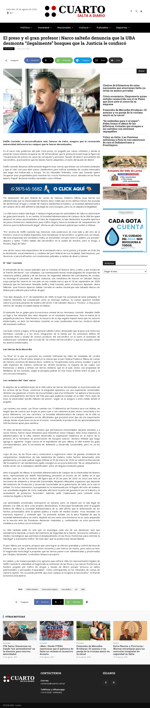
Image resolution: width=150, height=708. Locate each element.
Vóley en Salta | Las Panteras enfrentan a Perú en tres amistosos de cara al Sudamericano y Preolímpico (124, 141)
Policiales (80, 643)
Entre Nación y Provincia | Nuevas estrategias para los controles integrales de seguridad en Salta (129, 650)
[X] (136, 11)
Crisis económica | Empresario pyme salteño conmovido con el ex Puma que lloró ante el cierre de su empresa (125, 100)
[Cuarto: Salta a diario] (75, 11)
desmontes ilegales (50, 589)
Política (116, 643)
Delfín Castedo (32, 589)
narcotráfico (66, 589)
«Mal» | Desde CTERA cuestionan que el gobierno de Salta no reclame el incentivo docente (56, 650)
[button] (141, 11)
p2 (76, 589)
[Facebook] (131, 11)
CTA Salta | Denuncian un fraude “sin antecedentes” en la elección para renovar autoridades (19, 650)
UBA (82, 589)
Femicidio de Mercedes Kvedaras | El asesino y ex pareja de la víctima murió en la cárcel (125, 112)
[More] (87, 602)
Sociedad (8, 49)
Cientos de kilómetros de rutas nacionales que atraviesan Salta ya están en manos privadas (124, 88)
